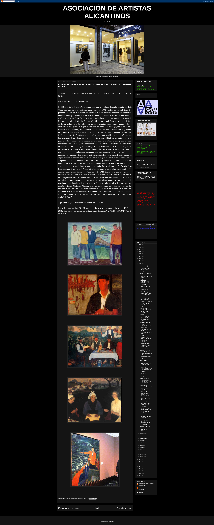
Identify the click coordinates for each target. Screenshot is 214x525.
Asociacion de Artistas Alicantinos (144, 488)
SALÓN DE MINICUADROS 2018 (144, 375)
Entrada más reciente (68, 508)
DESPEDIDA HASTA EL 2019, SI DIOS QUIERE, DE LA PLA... (146, 304)
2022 (140, 254)
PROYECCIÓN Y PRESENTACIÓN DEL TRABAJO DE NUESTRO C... (145, 381)
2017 (140, 459)
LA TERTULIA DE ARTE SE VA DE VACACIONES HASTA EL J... (145, 346)
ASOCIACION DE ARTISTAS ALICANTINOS (146, 484)
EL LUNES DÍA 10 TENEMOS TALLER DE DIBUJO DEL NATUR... (145, 410)
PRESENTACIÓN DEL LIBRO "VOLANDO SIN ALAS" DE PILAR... (145, 269)
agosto (142, 440)
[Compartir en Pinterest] (96, 499)
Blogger (112, 521)
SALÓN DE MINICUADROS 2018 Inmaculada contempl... (145, 282)
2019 (140, 260)
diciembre (143, 265)
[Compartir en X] (92, 499)
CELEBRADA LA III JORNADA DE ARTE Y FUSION (146, 416)
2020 (140, 258)
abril (141, 449)
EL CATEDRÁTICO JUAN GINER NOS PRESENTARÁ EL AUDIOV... (145, 404)
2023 (140, 251)
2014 (140, 466)
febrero (142, 454)
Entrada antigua (124, 508)
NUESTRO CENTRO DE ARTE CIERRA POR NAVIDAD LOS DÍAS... (146, 275)
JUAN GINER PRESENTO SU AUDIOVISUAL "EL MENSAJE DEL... (145, 362)
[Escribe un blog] (91, 499)
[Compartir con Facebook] (94, 499)
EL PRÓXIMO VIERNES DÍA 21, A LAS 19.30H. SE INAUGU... (145, 294)
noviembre (143, 433)
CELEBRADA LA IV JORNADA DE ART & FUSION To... (145, 288)
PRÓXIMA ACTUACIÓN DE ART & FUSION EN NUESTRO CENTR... (145, 338)
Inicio (97, 508)
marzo (142, 452)
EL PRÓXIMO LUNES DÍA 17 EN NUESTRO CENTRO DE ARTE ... (146, 325)
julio (141, 442)
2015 (140, 464)
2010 (140, 475)
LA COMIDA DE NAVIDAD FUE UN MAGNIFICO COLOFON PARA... (145, 310)
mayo (141, 447)
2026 (140, 244)
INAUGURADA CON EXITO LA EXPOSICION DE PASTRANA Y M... (145, 422)
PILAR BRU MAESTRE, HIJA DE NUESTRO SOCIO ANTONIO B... (146, 369)
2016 (140, 461)
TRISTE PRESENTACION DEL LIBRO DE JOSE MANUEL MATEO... (145, 317)
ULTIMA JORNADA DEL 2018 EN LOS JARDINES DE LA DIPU (145, 428)
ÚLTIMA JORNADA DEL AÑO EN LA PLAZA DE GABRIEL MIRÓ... (146, 352)
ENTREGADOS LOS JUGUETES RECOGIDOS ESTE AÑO (145, 331)
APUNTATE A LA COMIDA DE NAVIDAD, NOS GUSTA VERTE (144, 394)
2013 (140, 468)
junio (141, 445)
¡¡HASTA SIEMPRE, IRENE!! (145, 399)
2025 (140, 247)
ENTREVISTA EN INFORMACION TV (145, 299)
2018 (140, 263)
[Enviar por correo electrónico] (89, 499)
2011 (140, 473)
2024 (140, 249)
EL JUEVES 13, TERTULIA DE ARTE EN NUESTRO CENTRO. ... (146, 387)
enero (142, 456)
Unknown (141, 492)
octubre (142, 436)
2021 (140, 256)
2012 (140, 471)
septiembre (143, 438)
